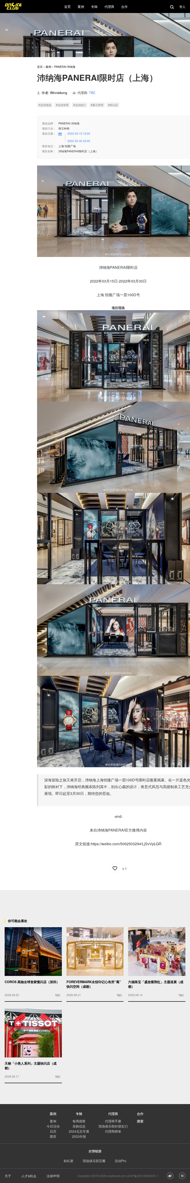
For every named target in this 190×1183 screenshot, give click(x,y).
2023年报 (79, 1136)
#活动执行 (79, 105)
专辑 (79, 1113)
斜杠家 (68, 1160)
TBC (92, 92)
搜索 (140, 1121)
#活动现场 (44, 105)
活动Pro (120, 1160)
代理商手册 (113, 1121)
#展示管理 (97, 105)
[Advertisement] (95, 900)
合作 (140, 1113)
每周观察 (79, 1121)
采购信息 (79, 1126)
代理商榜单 (113, 1131)
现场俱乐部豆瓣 (94, 1160)
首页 (40, 66)
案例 (48, 66)
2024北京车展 (79, 1131)
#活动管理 (62, 105)
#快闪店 (113, 105)
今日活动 (53, 1126)
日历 (53, 1131)
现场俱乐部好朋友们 (113, 1126)
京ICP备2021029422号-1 (142, 1176)
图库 (53, 1136)
